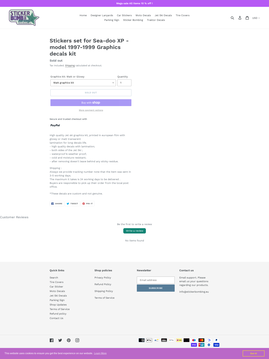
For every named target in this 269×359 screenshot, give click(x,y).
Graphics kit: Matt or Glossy (67, 76)
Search (54, 277)
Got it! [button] (253, 353)
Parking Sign (57, 300)
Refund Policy (102, 284)
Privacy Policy (102, 277)
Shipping (70, 65)
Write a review (134, 230)
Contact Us (56, 318)
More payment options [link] (91, 110)
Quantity (122, 76)
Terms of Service (60, 309)
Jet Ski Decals (58, 295)
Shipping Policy (103, 291)
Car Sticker (56, 286)
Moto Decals (57, 291)
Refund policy (58, 313)
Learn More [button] (100, 353)
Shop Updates (58, 304)
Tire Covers (56, 282)
